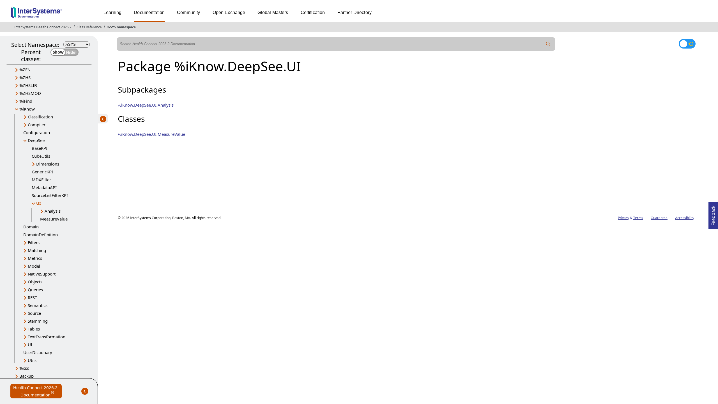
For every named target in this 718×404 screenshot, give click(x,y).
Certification (313, 12)
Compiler (36, 124)
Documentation (149, 12)
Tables (34, 329)
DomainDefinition (40, 234)
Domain (31, 226)
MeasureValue (54, 219)
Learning (112, 12)
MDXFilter (41, 179)
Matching (37, 250)
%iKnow (27, 109)
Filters (34, 242)
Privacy (623, 217)
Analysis (53, 211)
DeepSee (36, 140)
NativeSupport (42, 274)
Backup (26, 376)
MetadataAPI (44, 187)
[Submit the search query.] (548, 44)
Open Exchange (229, 12)
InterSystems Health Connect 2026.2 (43, 27)
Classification (40, 117)
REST (32, 297)
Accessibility (684, 217)
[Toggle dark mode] (687, 44)
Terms (638, 217)
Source (34, 313)
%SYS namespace (121, 27)
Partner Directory (354, 12)
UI (38, 203)
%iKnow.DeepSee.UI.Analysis (146, 105)
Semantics (37, 305)
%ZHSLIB (28, 85)
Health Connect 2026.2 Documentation (37, 391)
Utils (32, 360)
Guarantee (659, 217)
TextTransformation (46, 336)
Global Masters (272, 12)
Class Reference (89, 27)
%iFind (25, 101)
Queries (35, 289)
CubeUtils (41, 156)
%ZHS (25, 77)
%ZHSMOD (30, 93)
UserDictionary (37, 352)
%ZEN (25, 69)
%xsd (24, 368)
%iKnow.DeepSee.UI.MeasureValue (151, 134)
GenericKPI (42, 172)
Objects (35, 281)
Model (34, 266)
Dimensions (47, 164)
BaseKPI (39, 148)
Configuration (36, 132)
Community (188, 12)
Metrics (35, 258)
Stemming (38, 321)
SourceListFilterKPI (50, 195)
